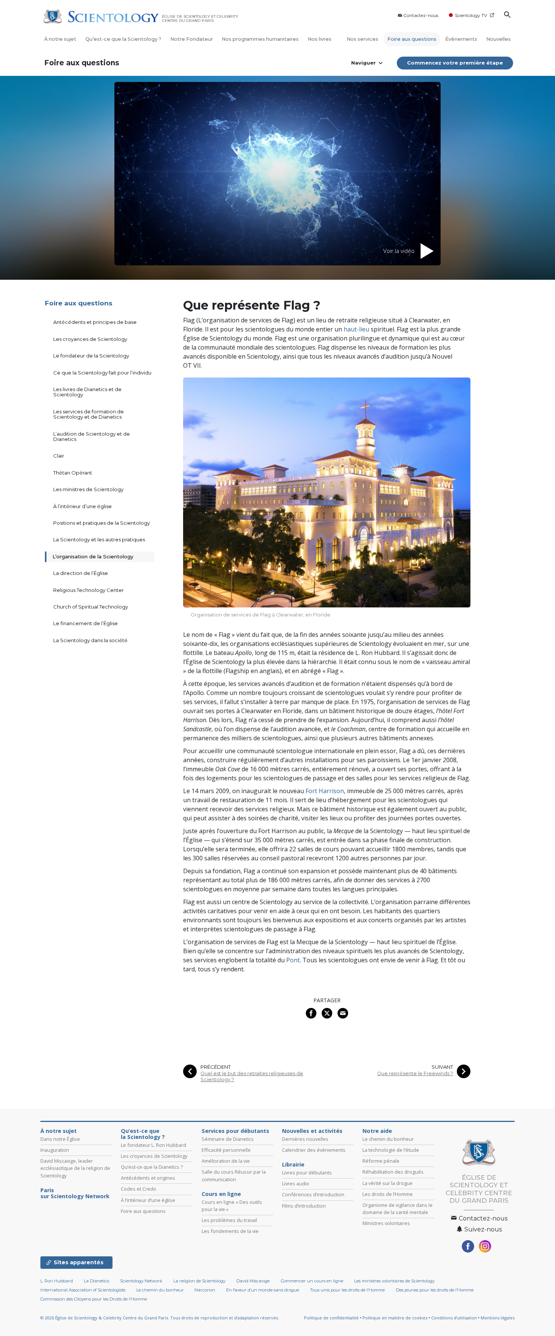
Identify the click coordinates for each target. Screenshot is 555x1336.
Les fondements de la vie (230, 1231)
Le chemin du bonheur (388, 1139)
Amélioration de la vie (226, 1160)
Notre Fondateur (191, 39)
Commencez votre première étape (455, 63)
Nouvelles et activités (312, 1131)
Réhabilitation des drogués (393, 1171)
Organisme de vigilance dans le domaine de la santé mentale (397, 1209)
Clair (58, 456)
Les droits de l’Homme (387, 1194)
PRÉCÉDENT (215, 1067)
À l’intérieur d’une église (82, 506)
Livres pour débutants (307, 1172)
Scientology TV (471, 15)
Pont (293, 960)
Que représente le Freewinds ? (415, 1073)
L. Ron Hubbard (56, 1281)
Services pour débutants (235, 1131)
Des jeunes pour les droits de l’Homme (434, 1290)
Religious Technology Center (88, 590)
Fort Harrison (324, 791)
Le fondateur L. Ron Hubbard (153, 1145)
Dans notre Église (60, 1139)
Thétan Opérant (72, 473)
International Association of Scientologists (82, 1290)
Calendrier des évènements (313, 1149)
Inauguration (54, 1149)
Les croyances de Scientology (90, 339)
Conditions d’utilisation (454, 1318)
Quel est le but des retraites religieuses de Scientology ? (251, 1076)
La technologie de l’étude (390, 1149)
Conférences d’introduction (313, 1194)
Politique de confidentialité (331, 1318)
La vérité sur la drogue (387, 1183)
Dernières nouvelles (305, 1139)
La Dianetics (96, 1281)
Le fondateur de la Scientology (91, 356)
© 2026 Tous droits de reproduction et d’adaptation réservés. (159, 1318)
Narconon (204, 1290)
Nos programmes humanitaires (260, 39)
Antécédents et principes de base (95, 322)
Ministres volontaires (386, 1223)
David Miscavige (253, 1281)
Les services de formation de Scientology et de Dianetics (88, 414)
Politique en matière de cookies (394, 1318)
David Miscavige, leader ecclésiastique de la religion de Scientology (75, 1168)
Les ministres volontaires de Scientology (394, 1281)
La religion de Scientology (199, 1281)
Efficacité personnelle (226, 1149)
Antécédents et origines (148, 1177)
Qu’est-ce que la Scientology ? (123, 39)
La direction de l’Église (80, 573)
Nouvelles (498, 39)
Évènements (461, 39)
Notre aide (377, 1131)
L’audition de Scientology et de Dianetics (91, 436)
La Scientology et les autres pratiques (99, 539)
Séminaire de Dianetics (228, 1139)
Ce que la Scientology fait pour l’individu (102, 373)
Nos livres (320, 39)
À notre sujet (60, 39)
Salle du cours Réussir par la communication (234, 1175)
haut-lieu (356, 329)
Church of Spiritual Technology (90, 607)
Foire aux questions (411, 39)
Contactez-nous (420, 15)
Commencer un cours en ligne (312, 1281)
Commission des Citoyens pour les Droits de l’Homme (93, 1299)
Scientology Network (141, 1281)
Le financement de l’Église (85, 623)
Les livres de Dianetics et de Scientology (87, 392)
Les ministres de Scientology (88, 489)
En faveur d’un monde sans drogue (262, 1290)
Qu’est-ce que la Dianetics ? (152, 1166)
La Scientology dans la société (90, 640)
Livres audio (295, 1183)
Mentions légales (498, 1318)
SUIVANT (442, 1067)
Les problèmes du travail (229, 1220)
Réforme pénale (380, 1160)
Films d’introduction (304, 1205)
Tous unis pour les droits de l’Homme (347, 1290)
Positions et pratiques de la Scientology (101, 523)
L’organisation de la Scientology (92, 556)
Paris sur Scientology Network (74, 1193)
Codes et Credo (138, 1188)
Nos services (362, 39)
